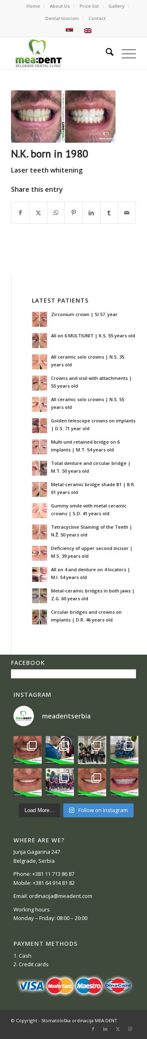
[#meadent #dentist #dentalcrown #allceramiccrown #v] (124, 782)
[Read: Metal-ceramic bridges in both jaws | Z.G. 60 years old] (39, 596)
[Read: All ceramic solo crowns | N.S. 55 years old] (39, 404)
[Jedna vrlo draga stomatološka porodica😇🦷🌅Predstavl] (60, 782)
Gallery (117, 6)
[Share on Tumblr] (109, 212)
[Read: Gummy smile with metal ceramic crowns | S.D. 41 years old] (39, 510)
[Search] (106, 53)
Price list (89, 6)
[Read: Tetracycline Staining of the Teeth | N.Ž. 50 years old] (39, 532)
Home (33, 6)
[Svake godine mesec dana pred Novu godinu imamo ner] (92, 750)
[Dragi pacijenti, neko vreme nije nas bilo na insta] (92, 782)
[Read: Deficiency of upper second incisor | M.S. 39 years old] (39, 553)
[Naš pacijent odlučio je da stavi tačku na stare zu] (27, 750)
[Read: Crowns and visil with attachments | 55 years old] (39, 383)
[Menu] (125, 53)
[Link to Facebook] (93, 1029)
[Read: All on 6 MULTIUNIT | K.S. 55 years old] (39, 340)
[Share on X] (38, 212)
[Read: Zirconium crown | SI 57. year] (39, 319)
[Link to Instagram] (130, 1029)
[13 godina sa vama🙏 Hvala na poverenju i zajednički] (124, 750)
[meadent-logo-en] (61, 53)
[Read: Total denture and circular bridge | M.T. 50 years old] (39, 468)
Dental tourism (62, 18)
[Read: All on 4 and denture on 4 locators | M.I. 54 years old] (39, 574)
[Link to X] (117, 1029)
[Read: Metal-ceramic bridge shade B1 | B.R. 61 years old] (39, 489)
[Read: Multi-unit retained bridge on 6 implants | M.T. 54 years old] (39, 447)
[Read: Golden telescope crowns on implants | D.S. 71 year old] (39, 425)
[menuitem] (33, 6)
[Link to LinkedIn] (105, 1029)
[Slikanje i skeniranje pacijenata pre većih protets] (60, 750)
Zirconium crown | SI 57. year (84, 314)
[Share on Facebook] (20, 212)
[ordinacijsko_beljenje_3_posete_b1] (63, 116)
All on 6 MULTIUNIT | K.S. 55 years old (93, 335)
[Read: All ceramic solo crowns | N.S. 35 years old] (39, 362)
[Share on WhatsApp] (56, 212)
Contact (97, 18)
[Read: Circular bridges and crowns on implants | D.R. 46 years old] (39, 617)
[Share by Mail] (127, 212)
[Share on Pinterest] (73, 212)
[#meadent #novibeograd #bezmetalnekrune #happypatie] (27, 782)
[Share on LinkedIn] (91, 212)
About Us (60, 6)
